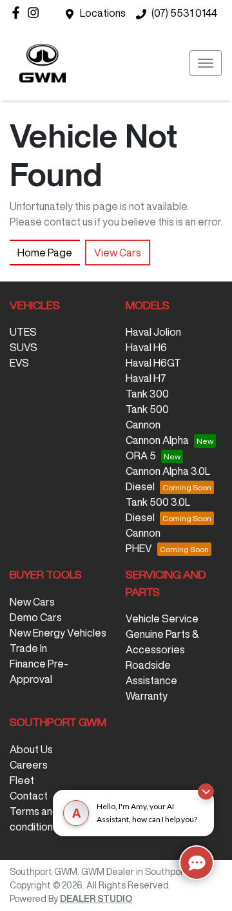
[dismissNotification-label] (206, 791)
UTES (23, 332)
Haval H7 (146, 378)
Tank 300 (147, 393)
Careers (29, 765)
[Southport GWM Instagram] (35, 12)
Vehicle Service (162, 618)
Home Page (44, 252)
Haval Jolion (153, 332)
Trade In (28, 648)
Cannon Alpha (157, 440)
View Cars (117, 252)
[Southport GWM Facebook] (18, 12)
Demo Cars (36, 617)
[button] (205, 63)
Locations (103, 13)
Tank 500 (147, 409)
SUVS (23, 347)
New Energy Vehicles (58, 633)
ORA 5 (141, 455)
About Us (31, 749)
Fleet (22, 780)
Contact (29, 796)
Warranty (147, 696)
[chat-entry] (196, 862)
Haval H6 (146, 347)
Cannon (143, 424)
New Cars (32, 602)
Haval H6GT (153, 363)
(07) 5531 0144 (184, 13)
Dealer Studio (96, 898)
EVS (19, 363)
